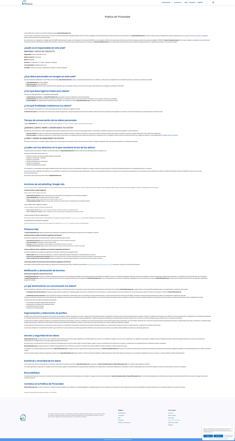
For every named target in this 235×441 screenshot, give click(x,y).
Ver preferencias (228, 436)
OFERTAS (200, 2)
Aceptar (208, 436)
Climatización (166, 2)
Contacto (170, 413)
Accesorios (177, 2)
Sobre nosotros (172, 415)
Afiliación (170, 425)
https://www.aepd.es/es (31, 173)
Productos (192, 2)
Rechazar (218, 436)
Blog (186, 2)
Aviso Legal (226, 438)
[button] (213, 2)
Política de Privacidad (219, 438)
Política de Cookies (212, 438)
